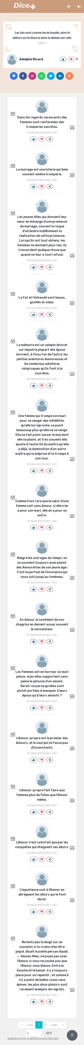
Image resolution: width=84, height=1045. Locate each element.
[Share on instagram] (32, 76)
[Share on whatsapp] (41, 76)
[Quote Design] (14, 76)
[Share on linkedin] (60, 76)
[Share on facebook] (23, 76)
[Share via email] (69, 76)
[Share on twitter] (51, 76)
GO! (49, 1033)
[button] (69, 6)
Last (54, 1025)
